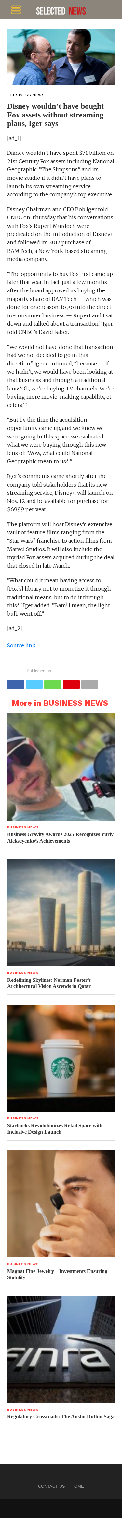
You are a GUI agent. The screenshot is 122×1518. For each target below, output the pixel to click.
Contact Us (51, 1486)
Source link (21, 645)
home (77, 1486)
